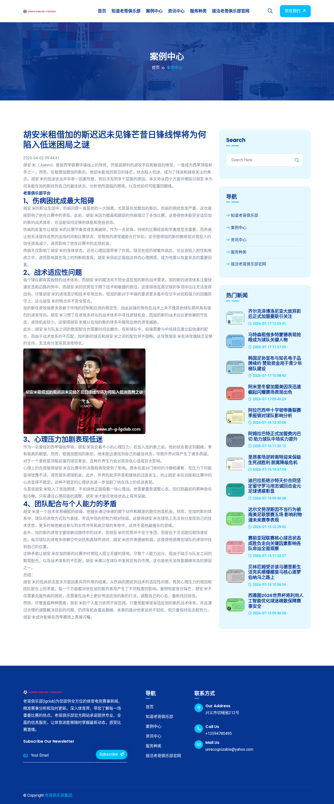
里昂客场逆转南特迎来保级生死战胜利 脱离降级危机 (274, 460)
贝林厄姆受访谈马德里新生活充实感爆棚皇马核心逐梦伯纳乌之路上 (274, 572)
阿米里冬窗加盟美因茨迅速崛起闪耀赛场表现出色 (274, 389)
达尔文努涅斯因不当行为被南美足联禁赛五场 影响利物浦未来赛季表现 (275, 515)
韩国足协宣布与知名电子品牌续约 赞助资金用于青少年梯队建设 (275, 363)
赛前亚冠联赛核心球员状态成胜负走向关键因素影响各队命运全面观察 (274, 543)
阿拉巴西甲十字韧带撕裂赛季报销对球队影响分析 (274, 413)
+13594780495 (218, 733)
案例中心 (154, 11)
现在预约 (293, 11)
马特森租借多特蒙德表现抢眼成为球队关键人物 (274, 337)
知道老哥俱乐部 (126, 11)
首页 (102, 11)
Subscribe (109, 754)
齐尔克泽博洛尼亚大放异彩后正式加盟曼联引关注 (274, 314)
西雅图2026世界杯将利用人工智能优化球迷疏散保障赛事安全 (275, 601)
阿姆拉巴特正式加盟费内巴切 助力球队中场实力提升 (274, 436)
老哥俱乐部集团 (58, 795)
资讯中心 (176, 11)
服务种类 (198, 11)
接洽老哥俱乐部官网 (230, 11)
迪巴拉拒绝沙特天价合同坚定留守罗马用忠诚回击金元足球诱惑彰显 (274, 486)
